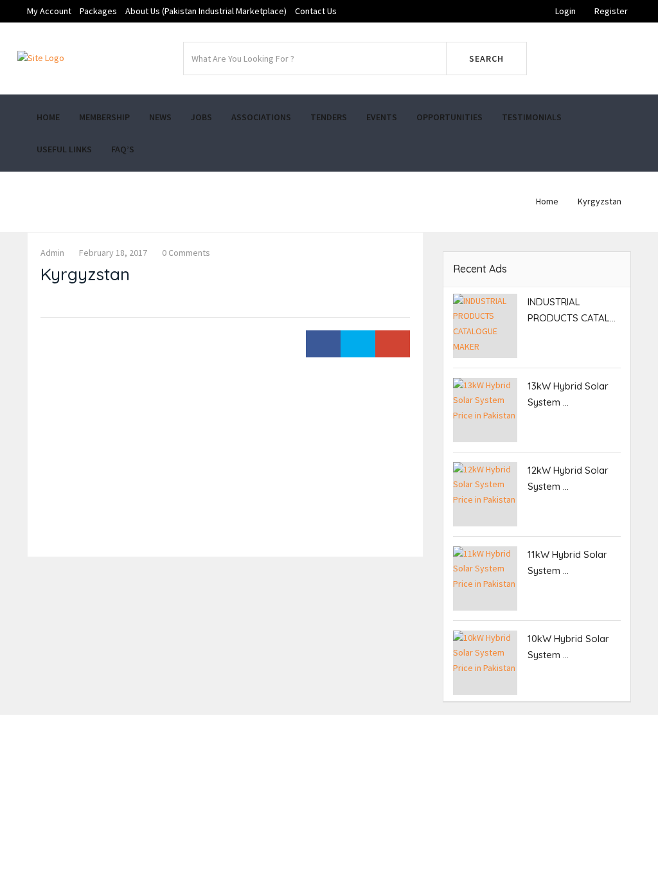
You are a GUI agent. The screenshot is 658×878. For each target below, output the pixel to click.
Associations (261, 117)
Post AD (592, 58)
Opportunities (449, 117)
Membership (104, 117)
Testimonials (532, 117)
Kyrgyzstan (599, 201)
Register (611, 11)
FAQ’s (122, 149)
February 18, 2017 (113, 252)
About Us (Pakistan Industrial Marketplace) (206, 11)
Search (486, 58)
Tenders (328, 117)
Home (48, 117)
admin (52, 252)
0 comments (186, 252)
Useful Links (64, 149)
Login (565, 11)
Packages (98, 11)
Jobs (201, 117)
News (160, 117)
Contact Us (316, 11)
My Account (49, 11)
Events (381, 117)
